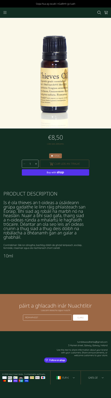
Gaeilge (93, 377)
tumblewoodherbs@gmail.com (92, 342)
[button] (5, 13)
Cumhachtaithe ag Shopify (34, 374)
